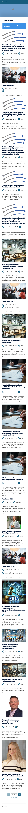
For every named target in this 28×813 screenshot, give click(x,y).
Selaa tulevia (14, 797)
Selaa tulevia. (7, 26)
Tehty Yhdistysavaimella (6, 808)
